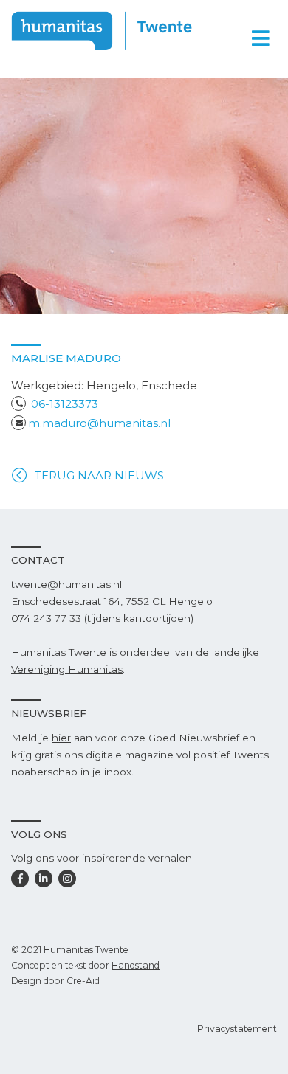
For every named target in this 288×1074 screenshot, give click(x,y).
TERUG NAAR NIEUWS (99, 475)
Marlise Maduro (66, 358)
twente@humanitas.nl (66, 584)
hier (61, 738)
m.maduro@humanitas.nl (99, 423)
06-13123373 (64, 404)
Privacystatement (237, 1028)
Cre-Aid (83, 980)
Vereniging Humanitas (67, 669)
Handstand (136, 965)
